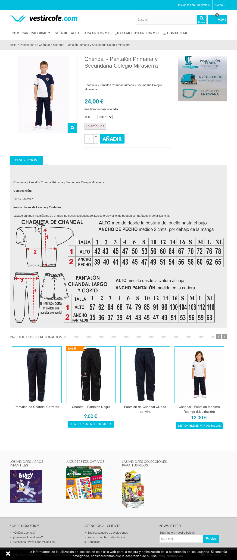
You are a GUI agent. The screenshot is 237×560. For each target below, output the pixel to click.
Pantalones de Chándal (35, 45)
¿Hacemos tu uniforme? (137, 33)
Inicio (13, 45)
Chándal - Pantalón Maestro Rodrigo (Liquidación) (199, 409)
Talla (87, 117)
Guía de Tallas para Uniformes (83, 33)
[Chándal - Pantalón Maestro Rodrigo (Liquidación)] (199, 374)
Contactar (177, 33)
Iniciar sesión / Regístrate (194, 5)
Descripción (26, 160)
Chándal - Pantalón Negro (91, 407)
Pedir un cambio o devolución (104, 537)
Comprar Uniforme (29, 33)
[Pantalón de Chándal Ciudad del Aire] (145, 374)
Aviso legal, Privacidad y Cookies (32, 542)
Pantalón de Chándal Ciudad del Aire (145, 409)
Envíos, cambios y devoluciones (106, 532)
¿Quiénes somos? (23, 532)
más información (171, 556)
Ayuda (219, 5)
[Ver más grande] (72, 128)
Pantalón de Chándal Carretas (37, 407)
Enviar (211, 539)
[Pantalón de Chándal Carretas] (37, 374)
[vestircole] (44, 18)
